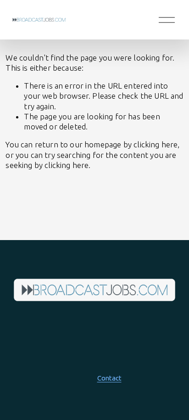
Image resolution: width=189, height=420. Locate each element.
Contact (109, 378)
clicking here (155, 144)
